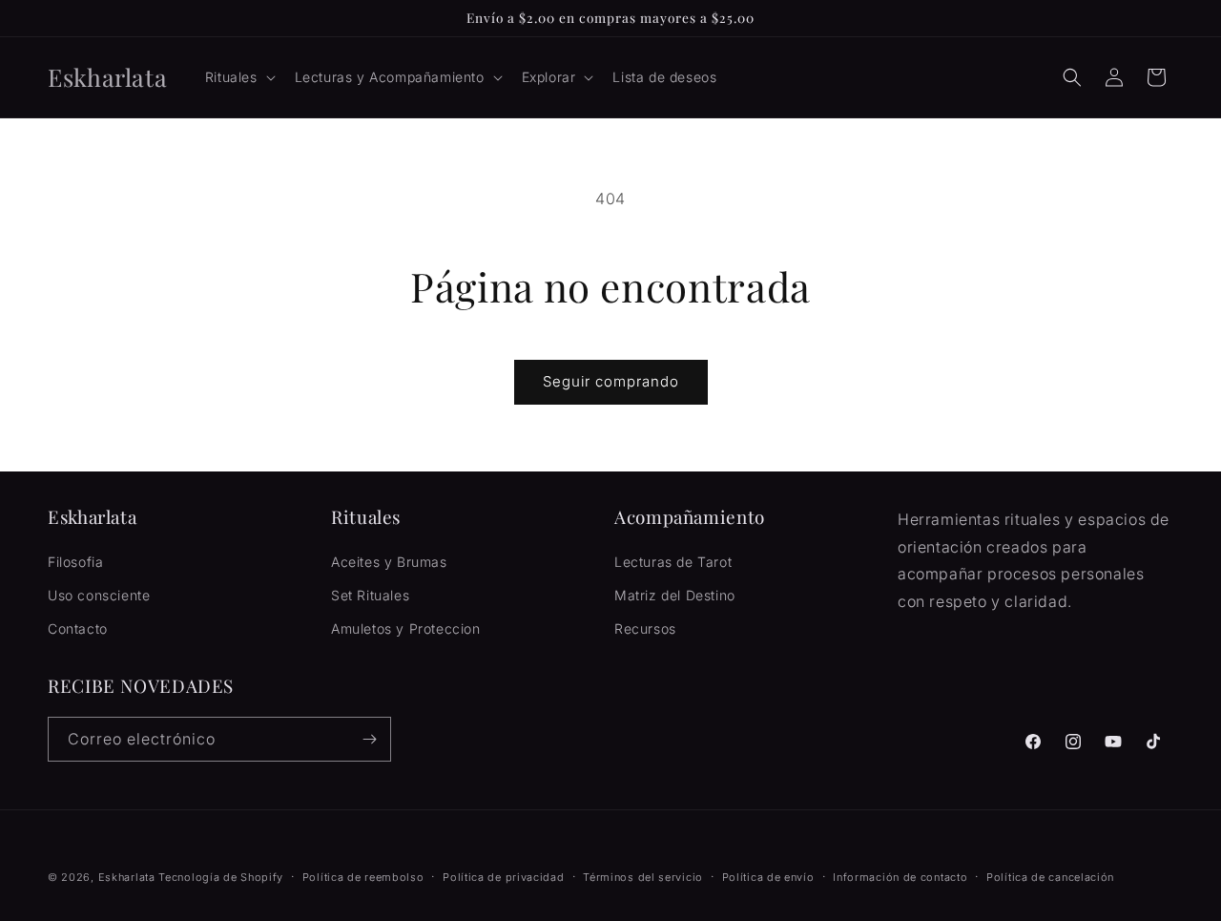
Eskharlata (126, 877)
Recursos (645, 628)
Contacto (78, 628)
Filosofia (75, 562)
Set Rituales (370, 595)
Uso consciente (99, 595)
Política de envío (768, 877)
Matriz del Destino (674, 595)
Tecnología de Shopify (220, 877)
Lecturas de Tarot (673, 562)
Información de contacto (900, 877)
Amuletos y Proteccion (406, 628)
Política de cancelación (1050, 877)
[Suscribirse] (369, 739)
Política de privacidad (503, 877)
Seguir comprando (611, 381)
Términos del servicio (643, 877)
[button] (238, 77)
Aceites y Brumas (389, 562)
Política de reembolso (363, 877)
